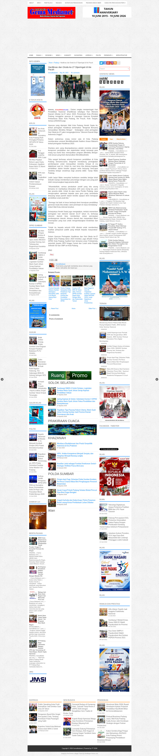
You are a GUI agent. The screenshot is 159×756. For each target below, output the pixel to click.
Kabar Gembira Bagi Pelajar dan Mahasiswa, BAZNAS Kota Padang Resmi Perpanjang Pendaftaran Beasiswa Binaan (112, 735)
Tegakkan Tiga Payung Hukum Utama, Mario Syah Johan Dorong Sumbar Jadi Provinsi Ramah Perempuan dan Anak (76, 412)
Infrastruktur (121, 55)
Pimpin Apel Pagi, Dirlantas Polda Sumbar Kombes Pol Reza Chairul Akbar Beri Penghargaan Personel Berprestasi (77, 481)
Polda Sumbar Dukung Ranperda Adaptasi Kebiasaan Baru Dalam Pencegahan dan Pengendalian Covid (118, 243)
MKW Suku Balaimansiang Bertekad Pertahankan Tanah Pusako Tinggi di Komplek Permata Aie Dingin (117, 210)
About (31, 3)
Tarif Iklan (48, 3)
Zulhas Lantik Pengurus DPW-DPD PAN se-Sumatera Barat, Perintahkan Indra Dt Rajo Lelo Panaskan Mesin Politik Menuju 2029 (38, 485)
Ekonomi (49, 55)
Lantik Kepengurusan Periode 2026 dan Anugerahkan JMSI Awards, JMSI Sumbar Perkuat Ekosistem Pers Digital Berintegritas (114, 337)
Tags (111, 139)
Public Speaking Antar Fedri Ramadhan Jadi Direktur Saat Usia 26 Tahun (49, 706)
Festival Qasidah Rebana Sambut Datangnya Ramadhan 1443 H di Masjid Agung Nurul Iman (54, 293)
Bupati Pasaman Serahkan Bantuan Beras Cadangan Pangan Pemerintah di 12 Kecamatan (117, 162)
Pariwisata (108, 55)
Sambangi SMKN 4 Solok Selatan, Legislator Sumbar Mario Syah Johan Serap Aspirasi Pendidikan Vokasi (74, 390)
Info (39, 3)
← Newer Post (53, 308)
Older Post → (93, 308)
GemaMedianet (78, 748)
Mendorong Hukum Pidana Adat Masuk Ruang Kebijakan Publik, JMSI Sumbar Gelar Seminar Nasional (113, 325)
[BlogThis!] (52, 260)
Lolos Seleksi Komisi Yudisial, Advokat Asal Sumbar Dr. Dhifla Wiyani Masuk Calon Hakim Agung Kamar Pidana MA (118, 178)
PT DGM (94, 748)
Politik (98, 55)
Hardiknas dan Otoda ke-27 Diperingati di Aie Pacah (69, 68)
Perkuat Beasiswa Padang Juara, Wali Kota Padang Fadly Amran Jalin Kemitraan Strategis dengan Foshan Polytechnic (112, 721)
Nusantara (78, 55)
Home (31, 55)
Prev (2, 379)
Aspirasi (89, 55)
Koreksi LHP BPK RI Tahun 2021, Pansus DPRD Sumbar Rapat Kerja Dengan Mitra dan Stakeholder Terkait (77, 294)
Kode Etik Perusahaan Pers (115, 3)
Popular (103, 139)
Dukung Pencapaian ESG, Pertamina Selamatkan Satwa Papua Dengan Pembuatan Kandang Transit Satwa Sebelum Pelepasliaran (114, 522)
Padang (56, 62)
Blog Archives (121, 139)
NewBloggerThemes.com (91, 753)
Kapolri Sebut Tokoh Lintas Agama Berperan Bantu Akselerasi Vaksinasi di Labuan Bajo (118, 194)
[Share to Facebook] (56, 260)
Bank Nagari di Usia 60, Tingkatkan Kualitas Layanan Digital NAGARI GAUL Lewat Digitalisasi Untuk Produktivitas (89, 295)
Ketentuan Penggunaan (74, 3)
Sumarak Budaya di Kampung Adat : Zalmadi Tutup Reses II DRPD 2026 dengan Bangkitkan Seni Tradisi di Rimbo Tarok (79, 708)
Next (157, 379)
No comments (75, 73)
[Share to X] (54, 260)
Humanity (67, 55)
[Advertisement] (79, 37)
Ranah (39, 55)
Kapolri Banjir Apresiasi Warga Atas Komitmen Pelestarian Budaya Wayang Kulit (84, 721)
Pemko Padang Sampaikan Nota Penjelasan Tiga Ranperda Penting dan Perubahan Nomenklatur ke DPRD (66, 294)
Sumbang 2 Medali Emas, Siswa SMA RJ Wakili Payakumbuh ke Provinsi (118, 622)
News (58, 55)
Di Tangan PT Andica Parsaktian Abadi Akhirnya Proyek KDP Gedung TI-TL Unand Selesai (117, 226)
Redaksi (59, 3)
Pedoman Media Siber (93, 3)
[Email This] (50, 260)
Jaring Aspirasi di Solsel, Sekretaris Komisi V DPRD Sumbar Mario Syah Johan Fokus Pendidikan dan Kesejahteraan (77, 401)
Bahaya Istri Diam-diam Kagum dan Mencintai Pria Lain (42, 595)
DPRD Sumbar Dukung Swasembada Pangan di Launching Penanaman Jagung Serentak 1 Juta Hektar (118, 146)
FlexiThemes (70, 753)
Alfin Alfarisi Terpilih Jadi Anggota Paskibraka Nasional (117, 611)
